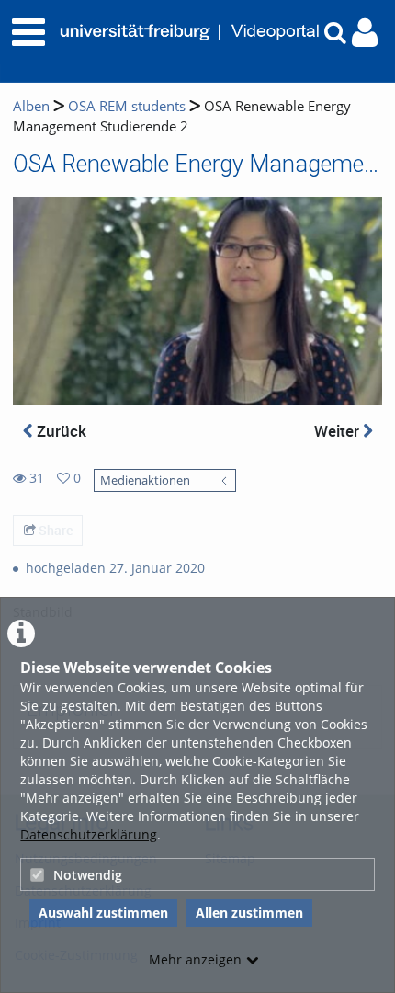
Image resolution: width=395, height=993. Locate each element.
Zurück (59, 430)
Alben (31, 106)
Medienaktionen (145, 480)
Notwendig (87, 875)
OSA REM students (127, 106)
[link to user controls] (364, 32)
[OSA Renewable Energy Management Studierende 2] (197, 299)
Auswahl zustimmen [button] (103, 912)
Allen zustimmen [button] (249, 912)
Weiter (338, 430)
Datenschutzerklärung (88, 834)
